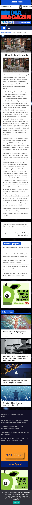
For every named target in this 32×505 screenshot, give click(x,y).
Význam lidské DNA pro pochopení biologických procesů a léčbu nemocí (15, 334)
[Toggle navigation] (8, 28)
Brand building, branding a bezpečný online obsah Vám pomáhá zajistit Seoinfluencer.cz (16, 358)
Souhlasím (16, 502)
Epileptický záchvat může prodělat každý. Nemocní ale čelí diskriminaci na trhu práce (16, 226)
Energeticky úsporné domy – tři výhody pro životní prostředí (15, 234)
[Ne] (30, 498)
